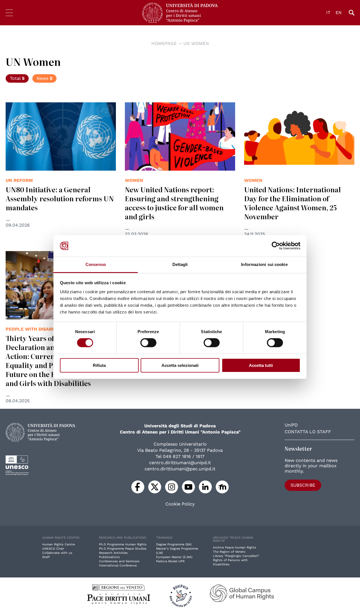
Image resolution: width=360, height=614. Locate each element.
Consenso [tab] (96, 264)
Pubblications (109, 557)
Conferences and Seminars (119, 561)
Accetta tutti (261, 365)
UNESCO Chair (53, 548)
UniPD (291, 425)
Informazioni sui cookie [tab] (264, 264)
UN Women (196, 43)
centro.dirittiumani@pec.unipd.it (180, 468)
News (44, 78)
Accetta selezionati (180, 365)
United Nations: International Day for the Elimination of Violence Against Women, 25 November (292, 202)
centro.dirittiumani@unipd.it (180, 462)
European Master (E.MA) (174, 557)
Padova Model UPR (170, 561)
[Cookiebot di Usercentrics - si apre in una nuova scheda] (275, 245)
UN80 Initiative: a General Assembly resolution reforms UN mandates (60, 198)
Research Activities (113, 553)
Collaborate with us (57, 553)
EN (339, 12)
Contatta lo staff (308, 431)
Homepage (164, 43)
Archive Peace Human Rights (234, 547)
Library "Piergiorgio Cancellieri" (236, 556)
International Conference (118, 565)
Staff (46, 557)
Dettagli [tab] (180, 264)
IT (328, 12)
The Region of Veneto (229, 552)
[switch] (148, 342)
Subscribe (303, 485)
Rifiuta (99, 365)
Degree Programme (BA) (174, 544)
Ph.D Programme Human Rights (123, 544)
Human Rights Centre (58, 544)
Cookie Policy (180, 504)
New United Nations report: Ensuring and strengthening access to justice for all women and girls (174, 202)
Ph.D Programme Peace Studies (123, 548)
